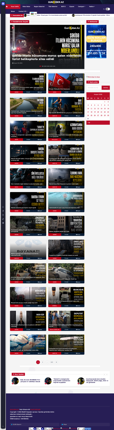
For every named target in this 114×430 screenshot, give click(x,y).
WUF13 (63, 6)
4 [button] (45, 66)
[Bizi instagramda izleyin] (3, 215)
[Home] (3, 426)
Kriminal (54, 305)
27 (98, 115)
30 (108, 115)
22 (105, 112)
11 (91, 108)
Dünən (40, 234)
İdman (13, 11)
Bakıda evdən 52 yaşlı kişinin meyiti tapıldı (86, 15)
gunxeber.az (14, 409)
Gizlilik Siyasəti (17, 424)
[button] (80, 22)
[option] (47, 47)
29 (105, 115)
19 (95, 112)
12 (95, 108)
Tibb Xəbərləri (52, 6)
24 (88, 115)
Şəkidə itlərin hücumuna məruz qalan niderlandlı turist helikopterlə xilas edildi (97, 380)
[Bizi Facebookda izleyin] (3, 211)
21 (101, 112)
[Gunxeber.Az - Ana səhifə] (3, 3)
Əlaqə (65, 424)
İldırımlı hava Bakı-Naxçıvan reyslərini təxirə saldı (52, 15)
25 (91, 115)
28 (101, 115)
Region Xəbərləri (39, 6)
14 (101, 108)
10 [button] (54, 66)
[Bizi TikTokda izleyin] (3, 219)
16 (108, 108)
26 (95, 115)
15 (105, 108)
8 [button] (51, 66)
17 (88, 112)
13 (98, 108)
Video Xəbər (26, 6)
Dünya (14, 55)
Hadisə (91, 6)
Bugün (40, 92)
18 (91, 112)
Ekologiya (54, 139)
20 (98, 112)
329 (52, 362)
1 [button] (39, 66)
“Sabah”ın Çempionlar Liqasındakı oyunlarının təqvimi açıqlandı (28, 380)
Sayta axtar (94, 82)
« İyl (89, 122)
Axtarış (105, 87)
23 (108, 112)
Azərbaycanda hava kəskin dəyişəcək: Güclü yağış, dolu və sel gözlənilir (64, 380)
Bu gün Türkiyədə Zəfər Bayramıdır (37, 59)
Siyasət (71, 6)
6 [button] (48, 66)
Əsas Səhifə (15, 6)
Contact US (22, 11)
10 (88, 108)
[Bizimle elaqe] (3, 207)
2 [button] (42, 66)
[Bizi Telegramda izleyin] (3, 223)
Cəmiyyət (81, 6)
